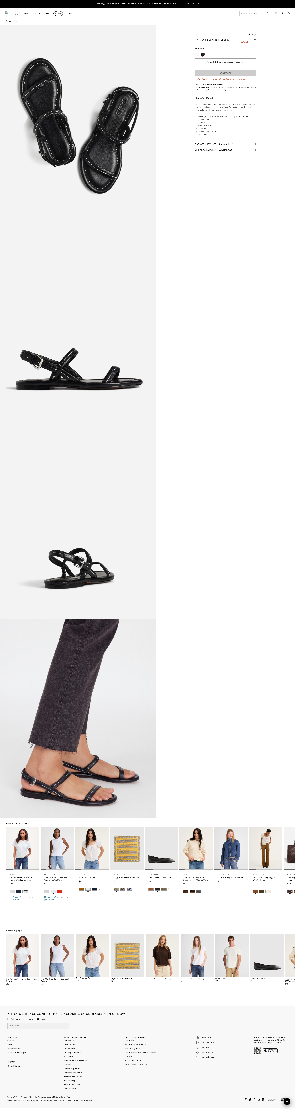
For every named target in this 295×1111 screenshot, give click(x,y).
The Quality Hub (132, 1049)
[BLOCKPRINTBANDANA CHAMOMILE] (116, 889)
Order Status (69, 1045)
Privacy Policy (27, 1097)
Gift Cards (68, 1057)
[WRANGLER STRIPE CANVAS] (129, 889)
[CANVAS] (268, 891)
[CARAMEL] (151, 889)
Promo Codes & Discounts (75, 1061)
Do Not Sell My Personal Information (23, 1100)
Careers (67, 1065)
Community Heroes (72, 1069)
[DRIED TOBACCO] (255, 891)
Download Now (191, 4)
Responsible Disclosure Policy (81, 1100)
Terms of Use (12, 1097)
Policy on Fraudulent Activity (53, 1100)
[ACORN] (81, 889)
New (26, 13)
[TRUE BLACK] (157, 889)
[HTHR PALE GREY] (12, 891)
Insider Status (13, 1049)
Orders (10, 1041)
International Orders (73, 1077)
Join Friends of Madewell (136, 1045)
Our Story (129, 1041)
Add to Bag (127, 896)
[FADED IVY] (261, 891)
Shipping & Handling (72, 1053)
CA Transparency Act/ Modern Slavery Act (52, 1097)
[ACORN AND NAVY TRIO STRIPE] (192, 891)
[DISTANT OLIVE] (164, 889)
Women (36, 13)
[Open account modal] (282, 13)
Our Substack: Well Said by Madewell (141, 1053)
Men (47, 13)
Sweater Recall (70, 1089)
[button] (36, 831)
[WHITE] (25, 891)
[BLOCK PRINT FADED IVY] (122, 889)
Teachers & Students (73, 1073)
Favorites (11, 1045)
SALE (70, 13)
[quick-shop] (23, 902)
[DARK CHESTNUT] (185, 891)
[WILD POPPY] (59, 891)
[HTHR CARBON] (198, 891)
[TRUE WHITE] (88, 889)
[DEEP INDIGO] (18, 891)
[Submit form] (66, 1026)
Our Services (69, 1049)
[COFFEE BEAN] (290, 891)
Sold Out (225, 73)
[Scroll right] (30, 891)
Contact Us (69, 1041)
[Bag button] (289, 13)
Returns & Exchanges (16, 1053)
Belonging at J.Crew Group (137, 1064)
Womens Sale (12, 21)
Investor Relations (72, 1085)
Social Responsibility (134, 1060)
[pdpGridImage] (78, 124)
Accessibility (69, 1081)
